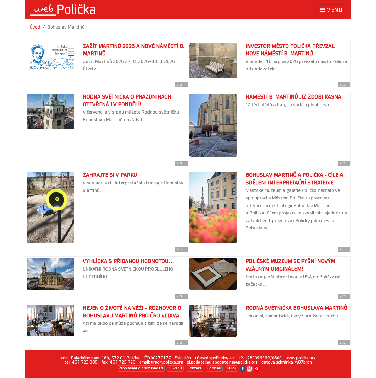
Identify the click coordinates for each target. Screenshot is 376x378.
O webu (175, 368)
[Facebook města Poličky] (243, 368)
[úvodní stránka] (62, 9)
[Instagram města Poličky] (250, 368)
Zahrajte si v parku (110, 175)
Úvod (35, 27)
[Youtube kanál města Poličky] (257, 368)
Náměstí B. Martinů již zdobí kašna (293, 97)
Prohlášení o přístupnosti (141, 368)
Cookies (214, 368)
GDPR (231, 368)
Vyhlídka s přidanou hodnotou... (128, 261)
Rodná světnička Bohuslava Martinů (296, 308)
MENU (334, 10)
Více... (181, 84)
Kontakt (195, 368)
